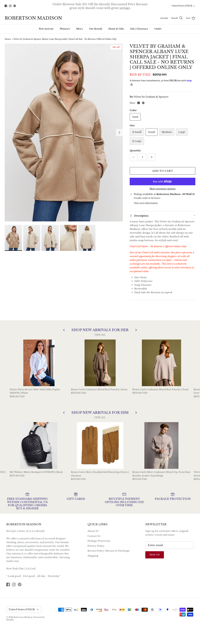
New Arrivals (46, 28)
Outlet (157, 28)
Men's (79, 28)
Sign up (154, 554)
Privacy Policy (96, 545)
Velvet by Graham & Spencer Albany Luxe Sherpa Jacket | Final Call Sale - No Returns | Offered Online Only (65, 39)
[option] (64, 132)
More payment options (162, 188)
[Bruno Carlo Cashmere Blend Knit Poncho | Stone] (100, 363)
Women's (65, 28)
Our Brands (95, 28)
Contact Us (94, 535)
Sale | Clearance (139, 28)
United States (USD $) (182, 6)
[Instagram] (10, 6)
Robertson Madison (23, 617)
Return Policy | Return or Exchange (109, 550)
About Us (93, 530)
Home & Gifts (116, 28)
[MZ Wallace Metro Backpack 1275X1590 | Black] (39, 445)
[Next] (119, 132)
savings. (124, 7)
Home (8, 39)
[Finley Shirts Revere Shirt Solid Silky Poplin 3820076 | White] (39, 363)
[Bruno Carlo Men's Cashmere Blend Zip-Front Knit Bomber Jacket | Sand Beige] (161, 445)
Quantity (135, 150)
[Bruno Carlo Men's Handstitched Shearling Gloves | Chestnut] (100, 445)
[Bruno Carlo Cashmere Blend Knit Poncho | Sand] (161, 363)
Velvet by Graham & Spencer (151, 96)
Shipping (93, 555)
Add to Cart (162, 170)
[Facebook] (6, 6)
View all (100, 335)
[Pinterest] (14, 6)
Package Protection (99, 540)
